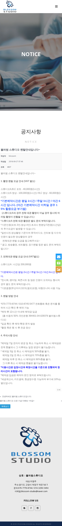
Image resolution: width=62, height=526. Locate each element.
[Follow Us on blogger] (24, 508)
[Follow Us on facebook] (31, 508)
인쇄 (58, 389)
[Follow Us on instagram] (37, 508)
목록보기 (5, 406)
